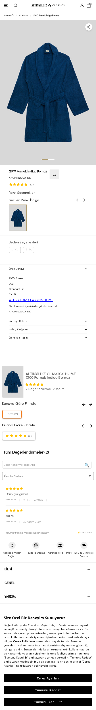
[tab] (45, 159)
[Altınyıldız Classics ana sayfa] (48, 5)
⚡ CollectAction (85, 532)
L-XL (14, 250)
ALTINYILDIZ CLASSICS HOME (31, 300)
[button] (54, 174)
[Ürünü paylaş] (88, 27)
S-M (28, 250)
